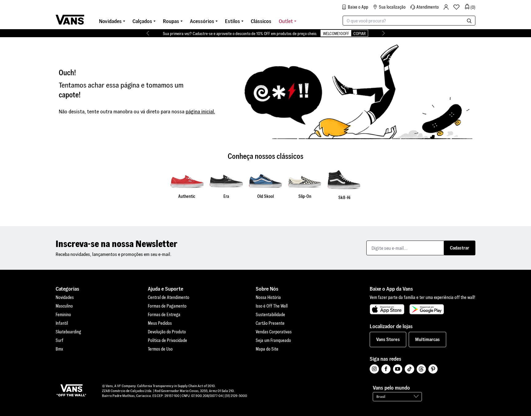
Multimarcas (427, 339)
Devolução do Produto (167, 332)
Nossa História (268, 297)
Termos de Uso (160, 349)
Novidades (65, 297)
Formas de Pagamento (167, 306)
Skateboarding (68, 332)
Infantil (62, 323)
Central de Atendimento (168, 297)
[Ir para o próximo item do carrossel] (383, 33)
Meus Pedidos (160, 323)
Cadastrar (459, 248)
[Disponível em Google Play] (426, 309)
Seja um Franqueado (273, 340)
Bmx (59, 349)
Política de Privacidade (167, 340)
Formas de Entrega (164, 314)
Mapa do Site (267, 349)
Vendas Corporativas (274, 332)
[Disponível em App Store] (387, 309)
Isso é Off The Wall (272, 306)
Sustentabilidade (270, 314)
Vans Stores (388, 339)
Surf (59, 340)
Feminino (63, 314)
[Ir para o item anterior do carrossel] (147, 33)
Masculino (64, 306)
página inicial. (200, 111)
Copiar (359, 33)
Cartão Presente (270, 323)
